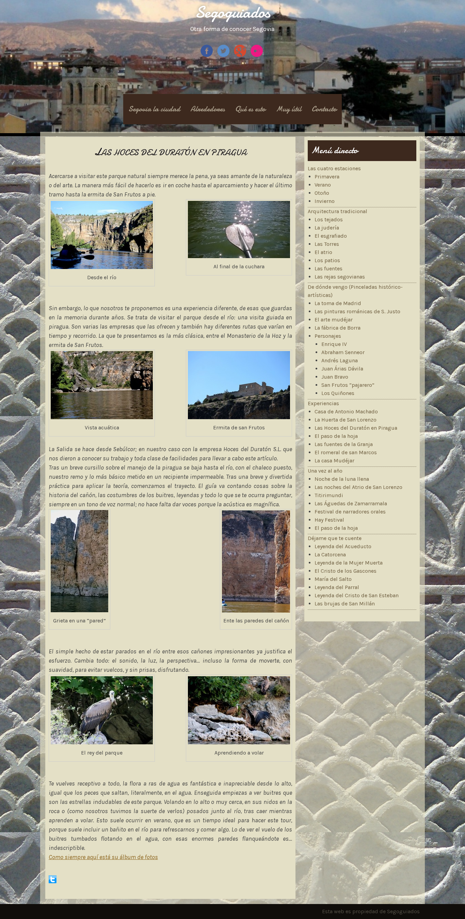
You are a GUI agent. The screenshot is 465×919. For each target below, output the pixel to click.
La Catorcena (330, 554)
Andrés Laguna (339, 360)
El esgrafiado (331, 236)
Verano (323, 184)
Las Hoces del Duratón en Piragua (356, 428)
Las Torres (327, 244)
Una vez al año (325, 471)
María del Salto (333, 579)
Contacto (324, 109)
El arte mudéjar (334, 319)
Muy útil (288, 109)
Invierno (325, 201)
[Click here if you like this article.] (53, 881)
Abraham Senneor (343, 352)
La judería (327, 227)
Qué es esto (250, 109)
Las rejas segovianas (340, 276)
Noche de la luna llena (342, 479)
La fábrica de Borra (337, 327)
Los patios (327, 260)
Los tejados (329, 219)
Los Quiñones (337, 393)
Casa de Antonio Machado (346, 411)
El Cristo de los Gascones (345, 571)
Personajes (328, 336)
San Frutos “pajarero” (347, 385)
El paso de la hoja (336, 436)
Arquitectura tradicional (337, 211)
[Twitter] (224, 55)
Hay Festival (329, 520)
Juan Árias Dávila (342, 368)
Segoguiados (232, 12)
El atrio (323, 252)
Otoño (322, 193)
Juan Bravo (334, 377)
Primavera (327, 176)
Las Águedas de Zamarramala (351, 503)
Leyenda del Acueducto (343, 546)
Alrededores (207, 109)
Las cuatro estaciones (334, 168)
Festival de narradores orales (350, 511)
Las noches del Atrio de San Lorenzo (358, 487)
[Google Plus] (240, 55)
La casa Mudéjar (334, 460)
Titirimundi (329, 495)
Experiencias (323, 403)
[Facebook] (207, 55)
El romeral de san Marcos (346, 452)
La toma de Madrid (338, 303)
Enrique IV (334, 344)
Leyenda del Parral (337, 587)
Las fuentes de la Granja (344, 444)
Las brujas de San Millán (345, 603)
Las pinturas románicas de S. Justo (357, 311)
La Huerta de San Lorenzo (345, 419)
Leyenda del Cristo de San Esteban (357, 595)
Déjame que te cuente (335, 538)
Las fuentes (328, 268)
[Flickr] (257, 55)
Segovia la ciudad (154, 109)
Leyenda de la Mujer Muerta (349, 562)
